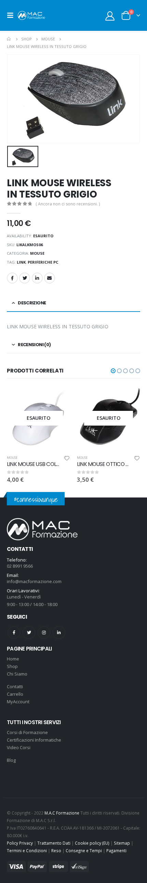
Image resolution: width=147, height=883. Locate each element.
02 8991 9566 (20, 566)
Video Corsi (18, 747)
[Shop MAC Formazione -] (31, 15)
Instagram (44, 632)
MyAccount (18, 701)
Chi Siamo (17, 674)
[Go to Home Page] (9, 39)
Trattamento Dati (53, 843)
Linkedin (59, 632)
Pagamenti (116, 850)
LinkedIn (37, 278)
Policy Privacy (20, 843)
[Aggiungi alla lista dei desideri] (67, 459)
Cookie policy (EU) (92, 843)
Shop (12, 666)
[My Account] (110, 15)
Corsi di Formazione (27, 732)
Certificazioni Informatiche (34, 740)
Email (49, 278)
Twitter (24, 278)
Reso (56, 850)
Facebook (12, 278)
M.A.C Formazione (61, 813)
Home (13, 659)
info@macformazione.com (34, 581)
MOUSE (37, 253)
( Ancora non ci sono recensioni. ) (68, 204)
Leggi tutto (59, 398)
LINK (21, 262)
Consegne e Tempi (84, 850)
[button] (113, 371)
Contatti (15, 686)
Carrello (15, 694)
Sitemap (122, 843)
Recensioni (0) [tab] (34, 344)
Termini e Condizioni (27, 850)
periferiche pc (43, 262)
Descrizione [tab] (32, 303)
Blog (11, 760)
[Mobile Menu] (12, 15)
